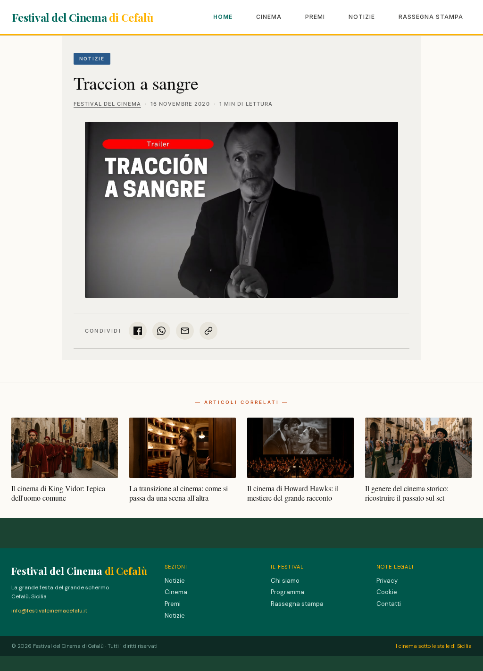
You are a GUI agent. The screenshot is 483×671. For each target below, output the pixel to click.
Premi (315, 16)
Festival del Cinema (82, 17)
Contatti (388, 604)
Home (223, 16)
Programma (287, 592)
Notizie (362, 16)
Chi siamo (285, 581)
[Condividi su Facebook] (138, 331)
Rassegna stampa (431, 16)
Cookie (386, 592)
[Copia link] (208, 331)
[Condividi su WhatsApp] (161, 331)
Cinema (269, 16)
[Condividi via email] (185, 331)
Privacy (387, 581)
